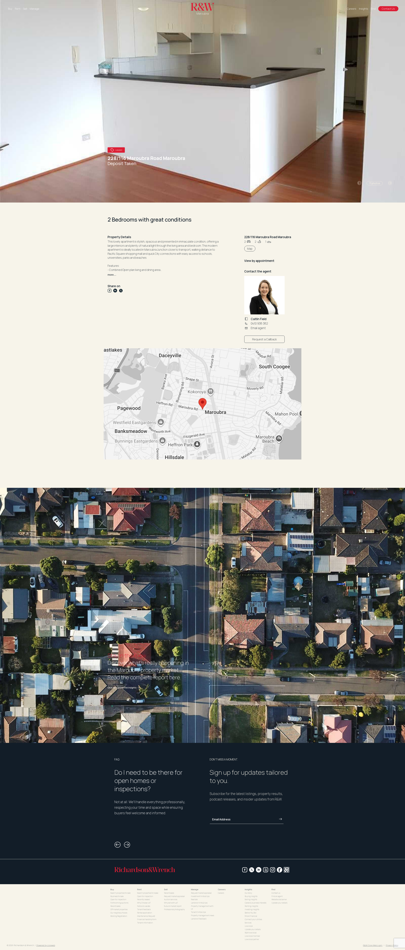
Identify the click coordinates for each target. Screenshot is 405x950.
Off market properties (119, 909)
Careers (351, 8)
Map (249, 248)
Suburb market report (172, 906)
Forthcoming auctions (119, 902)
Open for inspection (118, 899)
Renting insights (251, 906)
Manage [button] (194, 889)
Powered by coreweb (45, 945)
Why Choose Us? (144, 902)
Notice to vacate (143, 906)
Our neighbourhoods (118, 912)
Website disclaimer (279, 899)
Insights (363, 8)
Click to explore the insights (122, 687)
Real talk (194, 899)
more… (112, 274)
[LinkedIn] (116, 291)
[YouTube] (265, 869)
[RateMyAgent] (279, 869)
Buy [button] (112, 889)
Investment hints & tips (200, 896)
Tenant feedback (144, 909)
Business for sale (117, 896)
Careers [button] (222, 889)
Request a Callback (264, 339)
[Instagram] (272, 869)
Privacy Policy (392, 945)
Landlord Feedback (198, 918)
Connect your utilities (253, 919)
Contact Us (388, 8)
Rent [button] (139, 889)
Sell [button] (166, 889)
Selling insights (251, 899)
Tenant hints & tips (198, 912)
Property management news (202, 915)
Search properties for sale (120, 893)
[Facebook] (110, 291)
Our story (248, 893)
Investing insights (252, 909)
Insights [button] (248, 889)
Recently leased (143, 899)
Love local (249, 926)
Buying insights (251, 896)
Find (373, 8)
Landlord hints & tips (199, 902)
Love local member (252, 936)
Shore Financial (251, 916)
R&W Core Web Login (372, 945)
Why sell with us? (171, 902)
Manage (34, 8)
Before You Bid (250, 912)
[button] (359, 183)
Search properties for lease (147, 893)
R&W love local (250, 932)
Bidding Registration (118, 916)
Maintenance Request (146, 916)
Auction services (170, 899)
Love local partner (252, 939)
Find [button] (273, 889)
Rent (17, 8)
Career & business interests (255, 902)
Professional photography (174, 909)
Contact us (275, 893)
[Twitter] (121, 291)
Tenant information (145, 922)
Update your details (253, 929)
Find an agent (277, 896)
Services (248, 922)
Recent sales (115, 906)
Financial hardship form (146, 919)
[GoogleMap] (286, 869)
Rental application (144, 912)
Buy (10, 8)
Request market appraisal (174, 896)
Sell (25, 8)
